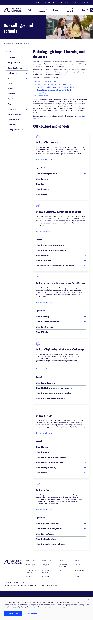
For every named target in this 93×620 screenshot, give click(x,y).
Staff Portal (64, 2)
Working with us (12, 73)
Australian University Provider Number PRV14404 (20, 585)
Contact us (84, 2)
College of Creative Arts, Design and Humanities (53, 84)
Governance (11, 57)
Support (10, 99)
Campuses (45, 564)
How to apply (30, 564)
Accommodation (47, 576)
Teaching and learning (14, 114)
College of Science (42, 96)
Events (10, 83)
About (77, 560)
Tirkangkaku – (14, 582)
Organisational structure (15, 68)
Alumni (61, 570)
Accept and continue (12, 613)
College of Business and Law (45, 81)
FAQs (9, 104)
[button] (88, 599)
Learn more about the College (44, 160)
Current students (50, 2)
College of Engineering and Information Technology (54, 90)
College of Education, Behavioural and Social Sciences (55, 87)
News (9, 78)
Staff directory (80, 570)
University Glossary (14, 119)
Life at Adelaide (47, 560)
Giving (74, 2)
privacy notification (40, 605)
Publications (11, 94)
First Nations (12, 109)
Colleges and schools (14, 63)
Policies (10, 88)
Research (61, 560)
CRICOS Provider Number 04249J (48, 585)
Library (38, 2)
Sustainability (12, 124)
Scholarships (30, 576)
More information (32, 614)
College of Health (41, 93)
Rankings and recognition (15, 130)
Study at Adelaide (31, 560)
